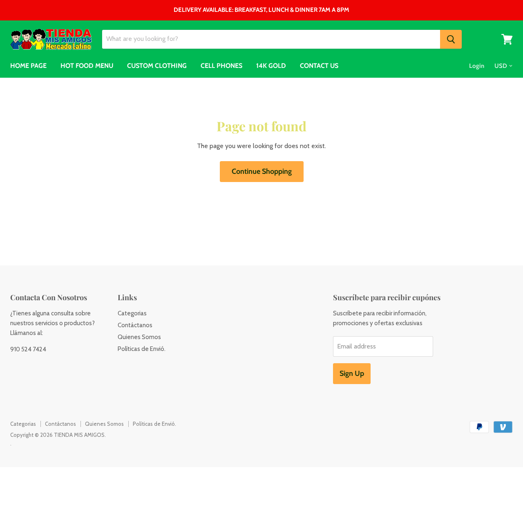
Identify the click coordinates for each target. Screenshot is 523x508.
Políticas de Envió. (141, 349)
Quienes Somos (139, 337)
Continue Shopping (262, 171)
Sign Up (352, 373)
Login (476, 66)
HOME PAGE (28, 66)
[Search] (451, 39)
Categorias (132, 313)
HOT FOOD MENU (86, 66)
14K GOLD (271, 66)
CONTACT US (319, 66)
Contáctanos (135, 325)
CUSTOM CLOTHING (157, 66)
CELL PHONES (221, 66)
